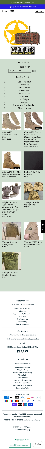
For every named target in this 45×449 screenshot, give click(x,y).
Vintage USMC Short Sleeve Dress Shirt (33, 243)
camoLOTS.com (26, 427)
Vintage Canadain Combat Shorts (10, 273)
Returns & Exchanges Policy (22, 372)
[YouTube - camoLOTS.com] (26, 351)
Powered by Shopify (22, 430)
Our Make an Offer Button (22, 385)
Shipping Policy (22, 370)
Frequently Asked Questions (22, 314)
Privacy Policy (22, 375)
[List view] (35, 70)
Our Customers (22, 319)
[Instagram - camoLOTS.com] (22, 351)
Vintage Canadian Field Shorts (32, 203)
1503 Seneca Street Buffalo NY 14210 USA (22, 347)
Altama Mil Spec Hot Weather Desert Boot (11, 173)
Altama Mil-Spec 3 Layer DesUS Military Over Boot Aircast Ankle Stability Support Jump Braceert (32, 138)
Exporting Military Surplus (23, 380)
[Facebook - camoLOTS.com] (18, 351)
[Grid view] (33, 70)
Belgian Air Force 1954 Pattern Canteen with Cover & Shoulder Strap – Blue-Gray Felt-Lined (11, 208)
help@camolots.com (28, 335)
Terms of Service (22, 378)
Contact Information (22, 367)
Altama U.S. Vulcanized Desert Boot (10, 134)
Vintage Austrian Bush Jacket (9, 243)
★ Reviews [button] (43, 226)
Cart (40, 11)
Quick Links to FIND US (22, 309)
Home (18, 62)
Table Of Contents (22, 324)
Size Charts (22, 316)
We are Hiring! (22, 321)
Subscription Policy (22, 388)
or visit (22, 343)
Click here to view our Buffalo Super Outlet (22, 339)
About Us (22, 311)
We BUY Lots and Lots (22, 383)
